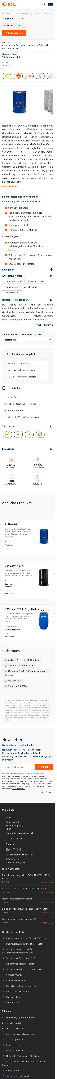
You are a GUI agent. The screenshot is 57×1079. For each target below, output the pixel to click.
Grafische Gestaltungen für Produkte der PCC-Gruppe (24, 1063)
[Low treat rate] (51, 76)
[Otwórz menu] (50, 4)
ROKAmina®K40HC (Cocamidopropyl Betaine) (25, 671)
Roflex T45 (33, 660)
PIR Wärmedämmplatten (17, 991)
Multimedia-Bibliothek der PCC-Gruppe (23, 1056)
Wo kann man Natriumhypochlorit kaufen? (24, 969)
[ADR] (18, 76)
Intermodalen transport (16, 980)
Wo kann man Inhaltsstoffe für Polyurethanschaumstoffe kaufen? (17, 951)
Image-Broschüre (14, 1045)
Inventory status (15, 410)
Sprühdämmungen (15, 974)
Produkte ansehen (43, 324)
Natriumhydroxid (13, 997)
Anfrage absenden (14, 32)
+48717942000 (17, 838)
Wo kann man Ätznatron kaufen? (20, 963)
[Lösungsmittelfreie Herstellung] (7, 76)
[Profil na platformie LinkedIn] (13, 849)
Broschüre (12, 397)
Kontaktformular (20, 363)
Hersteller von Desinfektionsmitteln (21, 985)
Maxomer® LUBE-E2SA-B (20, 665)
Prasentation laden (14, 1050)
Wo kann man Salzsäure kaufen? (20, 958)
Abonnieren (43, 766)
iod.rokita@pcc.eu (18, 789)
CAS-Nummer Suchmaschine (19, 1076)
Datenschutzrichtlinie (11, 1022)
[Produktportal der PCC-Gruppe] (9, 4)
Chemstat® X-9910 (17, 686)
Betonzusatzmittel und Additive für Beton (24, 943)
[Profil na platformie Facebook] (8, 849)
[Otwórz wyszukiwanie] (44, 4)
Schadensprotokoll (15, 1039)
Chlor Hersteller (13, 1002)
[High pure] (40, 76)
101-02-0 (6, 65)
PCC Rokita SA (8, 45)
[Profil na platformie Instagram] (19, 849)
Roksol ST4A (14, 680)
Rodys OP (12, 660)
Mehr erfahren (9, 186)
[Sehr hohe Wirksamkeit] (29, 76)
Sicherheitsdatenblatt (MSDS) (21, 403)
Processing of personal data (14, 1028)
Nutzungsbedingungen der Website (18, 1017)
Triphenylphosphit (11, 57)
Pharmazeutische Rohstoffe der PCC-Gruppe (26, 938)
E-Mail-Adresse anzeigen (23, 370)
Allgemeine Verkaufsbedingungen (23, 417)
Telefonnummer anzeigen (24, 376)
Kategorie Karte (13, 1070)
